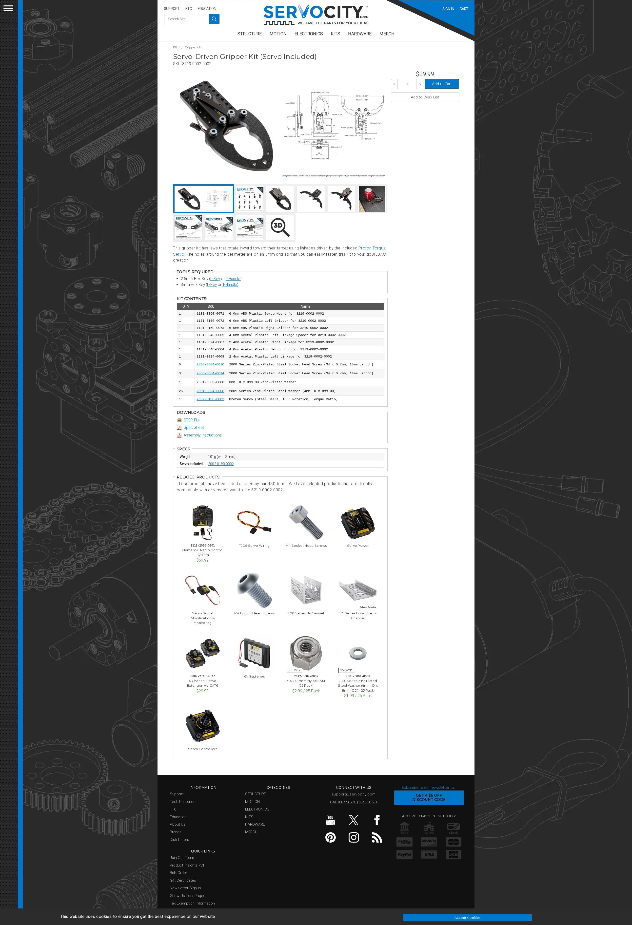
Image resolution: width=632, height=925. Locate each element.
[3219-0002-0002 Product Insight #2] (219, 228)
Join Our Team (182, 857)
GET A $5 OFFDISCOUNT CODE (429, 797)
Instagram (353, 837)
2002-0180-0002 (221, 464)
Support (171, 9)
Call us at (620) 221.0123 (353, 802)
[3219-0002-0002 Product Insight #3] (249, 228)
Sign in (448, 9)
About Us (177, 824)
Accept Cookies (467, 918)
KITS (335, 33)
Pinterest (330, 837)
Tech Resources (184, 801)
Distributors (179, 839)
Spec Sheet (194, 427)
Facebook (377, 820)
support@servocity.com (354, 794)
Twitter (353, 820)
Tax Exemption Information (192, 903)
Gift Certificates (183, 880)
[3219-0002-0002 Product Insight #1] (188, 228)
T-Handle (233, 278)
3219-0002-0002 (196, 63)
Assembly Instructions (203, 435)
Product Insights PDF (187, 865)
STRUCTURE (249, 33)
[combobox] (191, 19)
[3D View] (280, 228)
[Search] (214, 19)
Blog (377, 837)
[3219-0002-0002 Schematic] (333, 126)
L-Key (215, 278)
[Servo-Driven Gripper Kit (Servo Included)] (226, 126)
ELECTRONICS (309, 33)
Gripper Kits (193, 47)
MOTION (278, 33)
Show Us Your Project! (188, 895)
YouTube (330, 820)
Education (207, 9)
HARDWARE (360, 33)
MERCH (387, 33)
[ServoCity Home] (315, 15)
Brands (175, 832)
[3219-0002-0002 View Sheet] (249, 199)
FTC (188, 9)
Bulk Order (178, 872)
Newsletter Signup (185, 888)
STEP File (192, 420)
